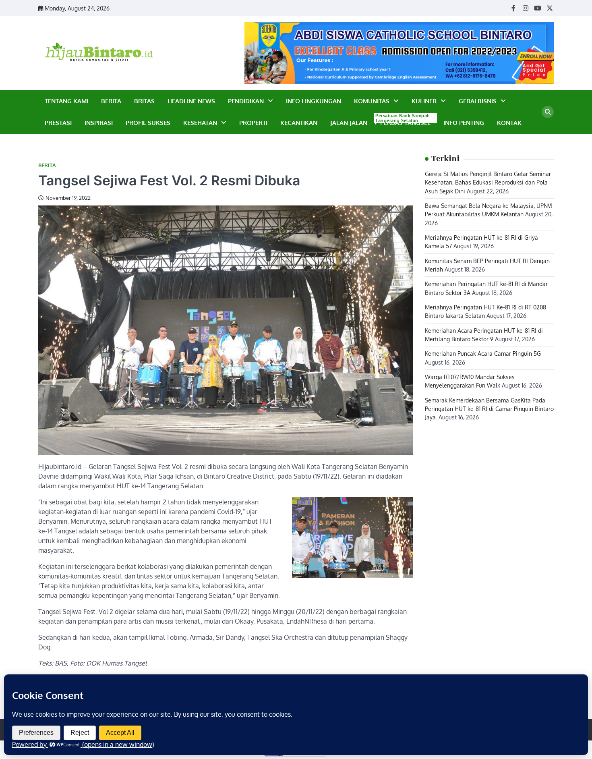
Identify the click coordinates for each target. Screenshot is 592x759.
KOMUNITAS (371, 101)
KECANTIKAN (298, 122)
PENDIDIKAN (246, 101)
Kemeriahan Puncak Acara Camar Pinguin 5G (483, 353)
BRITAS (144, 101)
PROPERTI (253, 122)
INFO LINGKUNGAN (313, 101)
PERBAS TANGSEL (404, 122)
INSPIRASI (99, 122)
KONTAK (509, 122)
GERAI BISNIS (478, 101)
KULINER (424, 101)
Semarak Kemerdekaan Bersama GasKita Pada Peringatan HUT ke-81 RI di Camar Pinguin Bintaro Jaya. (489, 408)
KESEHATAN (200, 122)
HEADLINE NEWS (191, 101)
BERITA (111, 101)
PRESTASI (58, 122)
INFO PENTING (463, 122)
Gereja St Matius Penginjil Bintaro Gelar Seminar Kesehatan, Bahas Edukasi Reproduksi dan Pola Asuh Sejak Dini (488, 182)
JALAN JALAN (348, 122)
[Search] (548, 112)
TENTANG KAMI (66, 101)
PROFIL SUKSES (148, 122)
